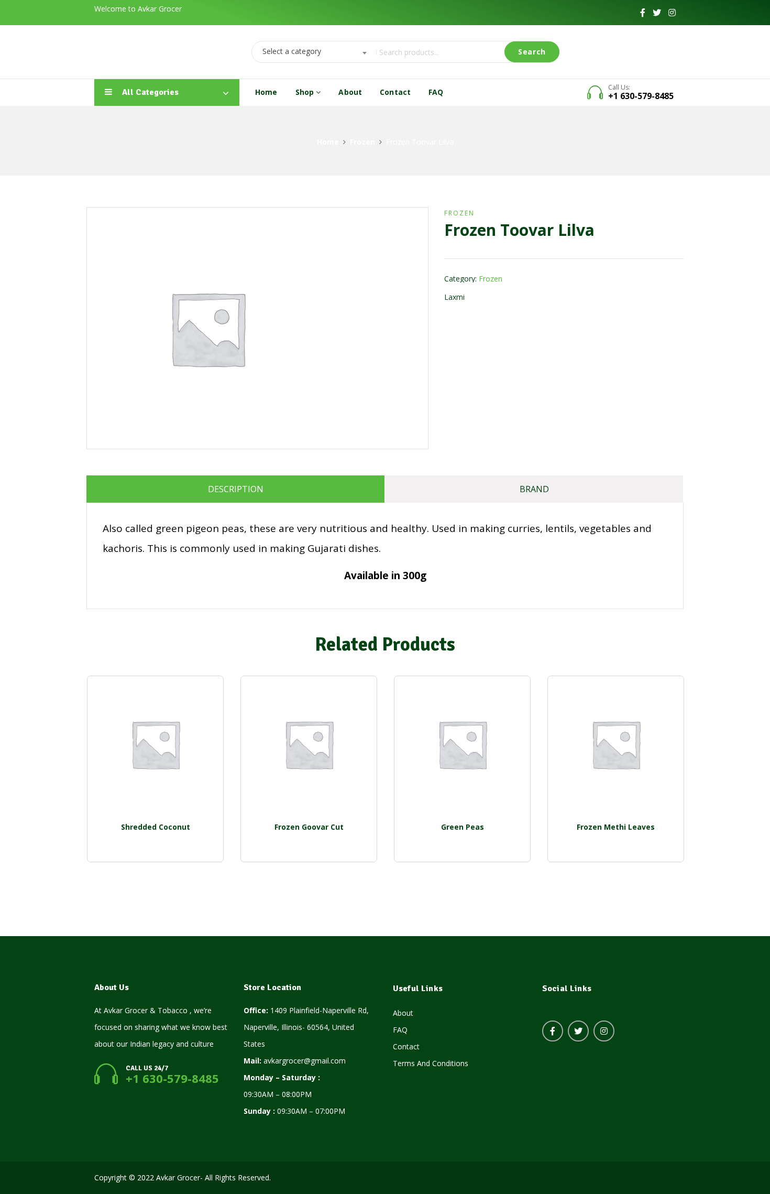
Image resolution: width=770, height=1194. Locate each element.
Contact (395, 92)
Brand (534, 489)
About (350, 92)
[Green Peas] (462, 744)
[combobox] (311, 51)
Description (235, 489)
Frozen (362, 142)
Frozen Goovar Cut (309, 827)
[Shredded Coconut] (155, 744)
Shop (305, 92)
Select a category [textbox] (291, 51)
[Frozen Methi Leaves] (616, 744)
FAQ (435, 92)
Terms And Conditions (430, 1063)
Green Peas (462, 827)
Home (266, 92)
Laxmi (454, 297)
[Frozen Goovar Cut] (309, 744)
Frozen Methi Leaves (616, 827)
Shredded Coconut (155, 827)
